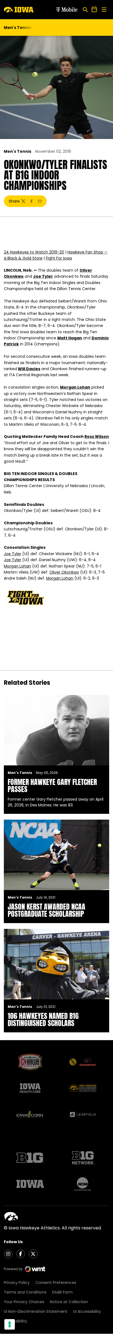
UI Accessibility (87, 1311)
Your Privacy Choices (24, 1302)
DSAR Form (62, 1292)
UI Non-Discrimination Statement (35, 1311)
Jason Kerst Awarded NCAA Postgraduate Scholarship (46, 910)
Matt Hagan (69, 338)
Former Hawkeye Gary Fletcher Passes (52, 785)
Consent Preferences (55, 1282)
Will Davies (29, 369)
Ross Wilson (96, 436)
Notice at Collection (69, 1302)
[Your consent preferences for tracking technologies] (9, 1324)
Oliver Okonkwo (64, 572)
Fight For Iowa (59, 258)
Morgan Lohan (75, 387)
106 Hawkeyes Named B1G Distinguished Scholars (43, 1019)
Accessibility (15, 1321)
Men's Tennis (17, 151)
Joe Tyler (43, 276)
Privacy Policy (17, 1282)
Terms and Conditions (25, 1292)
